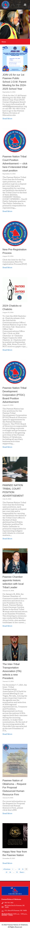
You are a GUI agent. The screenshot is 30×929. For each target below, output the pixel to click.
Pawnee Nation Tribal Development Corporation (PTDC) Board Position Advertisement (14, 394)
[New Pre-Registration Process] (15, 233)
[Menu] (24, 5)
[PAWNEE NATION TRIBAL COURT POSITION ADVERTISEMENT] (15, 469)
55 (17, 872)
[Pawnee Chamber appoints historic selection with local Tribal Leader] (15, 561)
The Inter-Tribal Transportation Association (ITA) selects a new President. (11, 671)
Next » (22, 872)
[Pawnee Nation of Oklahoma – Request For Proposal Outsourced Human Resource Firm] (15, 760)
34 (10, 872)
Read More (7, 119)
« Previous (6, 869)
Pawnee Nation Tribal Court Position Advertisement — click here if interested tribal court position (14, 163)
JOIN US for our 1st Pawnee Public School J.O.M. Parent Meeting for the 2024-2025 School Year (14, 81)
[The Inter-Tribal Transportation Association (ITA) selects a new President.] (15, 648)
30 (19, 869)
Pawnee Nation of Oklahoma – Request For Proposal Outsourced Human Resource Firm (14, 787)
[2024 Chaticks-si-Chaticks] (15, 290)
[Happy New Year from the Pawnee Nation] (15, 835)
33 (6, 872)
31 (22, 869)
